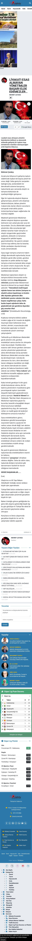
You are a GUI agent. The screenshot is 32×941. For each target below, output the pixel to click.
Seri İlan (9, 901)
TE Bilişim (20, 860)
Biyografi (9, 905)
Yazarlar (9, 896)
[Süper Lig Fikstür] (30, 741)
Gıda (23, 9)
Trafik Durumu (23, 835)
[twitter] (12, 865)
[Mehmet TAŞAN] (4, 682)
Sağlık (10, 855)
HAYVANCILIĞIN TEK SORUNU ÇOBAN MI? (19, 667)
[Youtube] (22, 823)
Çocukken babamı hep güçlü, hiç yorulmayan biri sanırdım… (20, 642)
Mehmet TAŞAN (14, 680)
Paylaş (5, 126)
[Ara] (30, 3)
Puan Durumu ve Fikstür (8, 841)
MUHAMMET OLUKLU (16, 655)
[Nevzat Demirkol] (4, 649)
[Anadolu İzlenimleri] (16, 3)
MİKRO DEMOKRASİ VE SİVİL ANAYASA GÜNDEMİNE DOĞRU (20, 650)
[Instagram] (16, 823)
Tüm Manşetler (23, 840)
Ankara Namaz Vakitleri (8, 835)
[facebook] (6, 865)
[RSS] (25, 823)
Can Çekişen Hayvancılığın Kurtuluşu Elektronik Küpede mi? (19, 659)
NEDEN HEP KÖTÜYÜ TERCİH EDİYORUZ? (16, 592)
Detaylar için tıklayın (16, 734)
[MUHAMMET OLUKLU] (4, 657)
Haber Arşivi (22, 845)
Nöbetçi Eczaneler (10, 831)
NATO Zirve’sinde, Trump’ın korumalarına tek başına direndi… (18, 675)
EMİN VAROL (13, 672)
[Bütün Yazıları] (30, 548)
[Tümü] (30, 635)
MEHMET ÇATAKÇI (15, 95)
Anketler (9, 907)
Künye (8, 909)
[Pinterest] (12, 823)
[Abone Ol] (26, 127)
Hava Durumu (23, 831)
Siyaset (15, 855)
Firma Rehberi (10, 898)
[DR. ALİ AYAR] (4, 666)
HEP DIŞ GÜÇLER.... (9, 589)
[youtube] (22, 865)
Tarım (9, 9)
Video (8, 894)
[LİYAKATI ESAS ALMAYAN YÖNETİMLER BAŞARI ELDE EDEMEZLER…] (16, 110)
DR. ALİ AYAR (13, 664)
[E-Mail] (10, 97)
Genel (3, 9)
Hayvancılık (16, 9)
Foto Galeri (9, 892)
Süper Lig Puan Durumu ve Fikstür (20, 925)
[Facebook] (6, 823)
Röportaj (9, 903)
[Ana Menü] (2, 3)
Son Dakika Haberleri (7, 846)
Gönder (5, 624)
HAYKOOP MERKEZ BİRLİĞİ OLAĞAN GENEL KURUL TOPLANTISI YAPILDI (19, 684)
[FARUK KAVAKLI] (4, 641)
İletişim (8, 912)
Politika (21, 855)
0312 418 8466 (17, 813)
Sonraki (26, 532)
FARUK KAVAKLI (14, 639)
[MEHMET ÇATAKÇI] (4, 80)
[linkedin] (28, 865)
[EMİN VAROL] (4, 674)
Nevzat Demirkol (15, 647)
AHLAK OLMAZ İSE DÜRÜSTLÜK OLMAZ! (16, 573)
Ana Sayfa (9, 870)
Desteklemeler (25, 853)
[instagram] (17, 865)
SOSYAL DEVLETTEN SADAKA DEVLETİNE (16, 597)
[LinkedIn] (19, 823)
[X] (9, 823)
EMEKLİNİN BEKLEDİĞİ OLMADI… (14, 578)
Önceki (5, 532)
